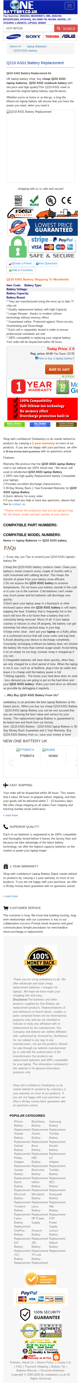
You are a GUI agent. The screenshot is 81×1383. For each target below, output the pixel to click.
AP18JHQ (25, 19)
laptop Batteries (36, 46)
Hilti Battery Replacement (57, 1210)
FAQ (19, 1366)
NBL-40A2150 (53, 16)
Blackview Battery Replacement (40, 1174)
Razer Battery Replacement (22, 1186)
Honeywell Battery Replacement (57, 1198)
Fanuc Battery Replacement (22, 1222)
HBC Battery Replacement (40, 1162)
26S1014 (24, 16)
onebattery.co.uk (55, 1374)
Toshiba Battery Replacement (57, 1137)
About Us (28, 1362)
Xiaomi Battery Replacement (40, 1137)
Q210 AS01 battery (25, 50)
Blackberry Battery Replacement (40, 1125)
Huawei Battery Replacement (22, 1137)
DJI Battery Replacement (22, 1246)
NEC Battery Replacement (57, 1186)
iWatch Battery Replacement (57, 1246)
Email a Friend (22, 263)
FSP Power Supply (53, 1222)
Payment (30, 1366)
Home (13, 46)
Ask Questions (48, 263)
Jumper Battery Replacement (22, 1174)
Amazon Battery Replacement (40, 1234)
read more (11, 815)
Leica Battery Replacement (40, 1210)
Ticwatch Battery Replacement (22, 1210)
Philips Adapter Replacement (22, 1162)
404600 (42, 23)
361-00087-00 (39, 19)
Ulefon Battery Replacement (40, 1186)
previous (11, 763)
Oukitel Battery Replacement (22, 1149)
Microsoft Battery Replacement (22, 1198)
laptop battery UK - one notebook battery (20, 7)
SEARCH (67, 28)
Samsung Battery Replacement (57, 1125)
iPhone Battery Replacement (22, 1125)
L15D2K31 (21, 23)
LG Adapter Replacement (57, 1162)
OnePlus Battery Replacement (22, 1234)
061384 (52, 19)
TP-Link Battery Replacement (40, 1258)
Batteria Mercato (27, 1370)
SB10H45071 (38, 16)
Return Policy (45, 1362)
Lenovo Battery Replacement (57, 1234)
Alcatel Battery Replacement (57, 1149)
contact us (18, 504)
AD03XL (61, 19)
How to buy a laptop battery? (56, 358)
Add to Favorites (22, 270)
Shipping (42, 1366)
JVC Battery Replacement (22, 1258)
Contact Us (64, 1362)
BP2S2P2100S (11, 19)
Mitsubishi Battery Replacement (40, 1198)
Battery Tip (58, 1366)
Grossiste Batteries (52, 1370)
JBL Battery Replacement (40, 1246)
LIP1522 (32, 23)
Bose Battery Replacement (40, 1149)
